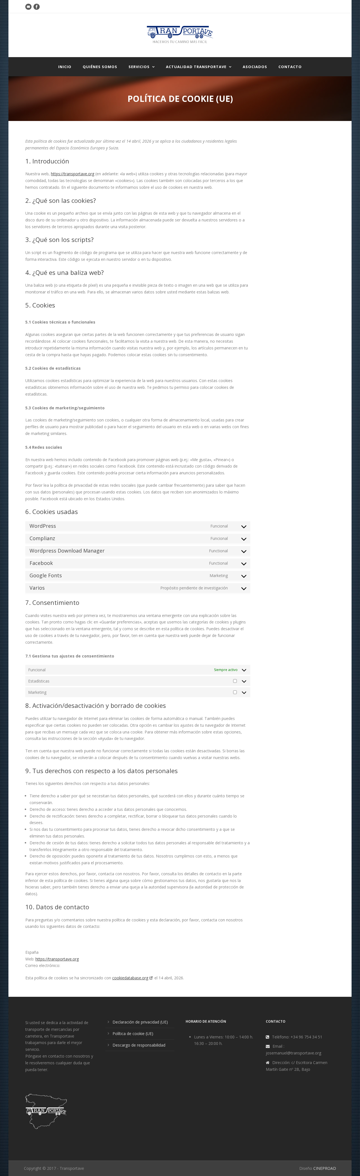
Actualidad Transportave (196, 66)
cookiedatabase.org (130, 977)
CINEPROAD (324, 1168)
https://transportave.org (72, 173)
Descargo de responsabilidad (138, 1045)
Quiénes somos (100, 66)
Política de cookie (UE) (132, 1033)
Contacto (290, 66)
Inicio (64, 66)
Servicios (139, 66)
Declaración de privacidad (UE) (140, 1022)
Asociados (255, 66)
